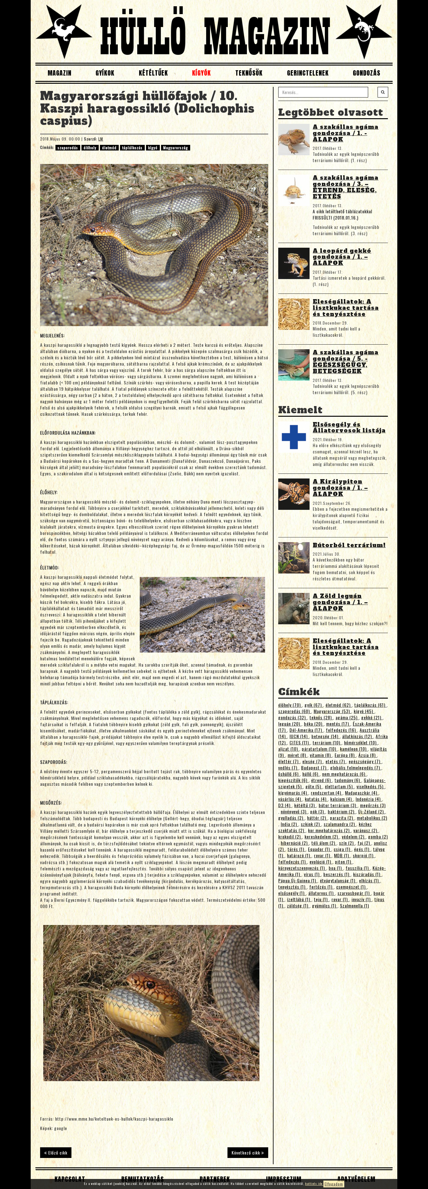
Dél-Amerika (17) (306, 730)
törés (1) (296, 849)
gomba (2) (378, 836)
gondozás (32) (292, 717)
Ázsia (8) (367, 755)
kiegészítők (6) (293, 780)
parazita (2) (342, 817)
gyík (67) (314, 704)
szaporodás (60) (294, 711)
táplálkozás (132, 147)
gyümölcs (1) (324, 905)
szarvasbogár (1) (354, 893)
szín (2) (347, 842)
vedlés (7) (288, 767)
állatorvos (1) (321, 893)
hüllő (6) (311, 773)
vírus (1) (312, 874)
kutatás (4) (316, 798)
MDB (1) (342, 855)
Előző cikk (57, 1152)
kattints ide (314, 1183)
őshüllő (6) (289, 773)
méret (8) (297, 755)
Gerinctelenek (308, 73)
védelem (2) (354, 836)
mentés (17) (338, 723)
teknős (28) (321, 717)
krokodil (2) (290, 836)
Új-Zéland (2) (371, 811)
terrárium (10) (327, 742)
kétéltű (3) (305, 805)
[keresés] (383, 92)
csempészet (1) (351, 886)
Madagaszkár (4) (361, 792)
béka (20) (314, 723)
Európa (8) (345, 755)
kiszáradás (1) (367, 874)
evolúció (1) (321, 861)
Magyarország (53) (332, 711)
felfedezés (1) (292, 861)
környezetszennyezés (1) (302, 867)
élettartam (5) (339, 786)
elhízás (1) (369, 880)
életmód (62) (339, 704)
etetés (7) (336, 761)
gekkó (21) (372, 717)
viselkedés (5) (371, 786)
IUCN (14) (299, 736)
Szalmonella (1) (354, 905)
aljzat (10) (288, 748)
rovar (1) (322, 855)
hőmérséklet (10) (361, 742)
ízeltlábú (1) (299, 899)
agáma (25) (347, 717)
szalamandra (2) (340, 824)
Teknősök (249, 73)
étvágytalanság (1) (338, 880)
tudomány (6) (348, 780)
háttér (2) (317, 817)
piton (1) (343, 861)
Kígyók (201, 73)
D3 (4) (285, 805)
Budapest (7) (314, 767)
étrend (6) (321, 780)
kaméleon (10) (354, 748)
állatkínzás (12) (357, 736)
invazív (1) (362, 899)
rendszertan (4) (326, 792)
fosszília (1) (358, 867)
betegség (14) (325, 736)
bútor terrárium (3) (338, 805)
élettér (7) (289, 761)
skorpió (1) (364, 855)
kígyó (153, 147)
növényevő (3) (294, 811)
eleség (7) (312, 761)
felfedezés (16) (341, 730)
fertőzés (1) (321, 886)
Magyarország (175, 147)
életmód (109, 147)
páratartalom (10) (319, 748)
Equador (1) (319, 849)
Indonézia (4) (369, 798)
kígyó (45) (364, 711)
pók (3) (317, 811)
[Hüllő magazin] (214, 31)
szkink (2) (311, 824)
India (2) (289, 824)
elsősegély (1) (292, 893)
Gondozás (366, 73)
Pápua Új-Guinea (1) (297, 880)
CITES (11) (300, 742)
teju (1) (321, 899)
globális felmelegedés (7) (355, 767)
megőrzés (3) (373, 805)
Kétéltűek (153, 73)
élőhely (90, 147)
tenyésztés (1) (292, 886)
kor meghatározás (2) (329, 830)
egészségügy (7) (365, 761)
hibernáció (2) (295, 842)
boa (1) (336, 867)
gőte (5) (313, 786)
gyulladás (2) (291, 817)
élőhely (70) (290, 704)
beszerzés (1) (337, 874)
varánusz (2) (365, 830)
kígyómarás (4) (293, 792)
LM (100, 138)
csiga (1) (343, 849)
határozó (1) (299, 855)
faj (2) (364, 842)
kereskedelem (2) (322, 836)
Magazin (59, 73)
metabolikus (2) (372, 817)
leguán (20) (289, 723)
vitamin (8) (321, 755)
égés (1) (362, 849)
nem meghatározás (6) (344, 773)
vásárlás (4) (290, 798)
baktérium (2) (342, 811)
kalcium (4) (341, 798)
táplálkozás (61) (370, 704)
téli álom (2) (324, 842)
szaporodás (68, 147)
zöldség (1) (298, 905)
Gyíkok (105, 73)
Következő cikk (246, 1152)
